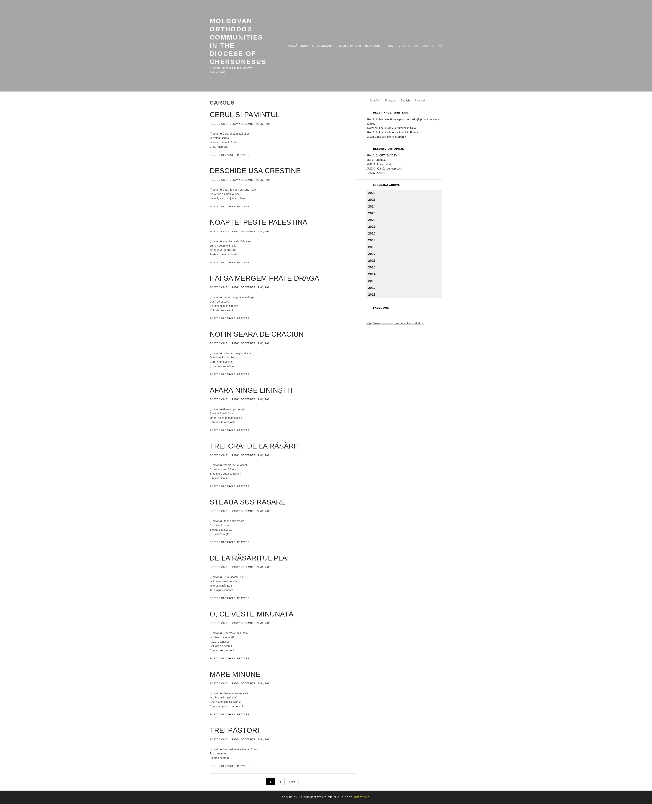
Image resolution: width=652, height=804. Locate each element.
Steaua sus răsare (248, 502)
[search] (440, 45)
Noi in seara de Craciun (257, 334)
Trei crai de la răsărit (255, 446)
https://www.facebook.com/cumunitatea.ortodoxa (395, 323)
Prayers (243, 155)
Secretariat (326, 45)
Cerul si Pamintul (245, 115)
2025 (372, 199)
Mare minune (235, 674)
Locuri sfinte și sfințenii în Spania (386, 136)
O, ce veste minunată (251, 614)
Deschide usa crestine (255, 171)
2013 (372, 281)
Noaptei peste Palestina (258, 222)
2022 (372, 220)
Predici (389, 45)
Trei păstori (234, 730)
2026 (372, 193)
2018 (372, 247)
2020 (372, 233)
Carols (230, 155)
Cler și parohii (350, 45)
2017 (372, 254)
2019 (372, 240)
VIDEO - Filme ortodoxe (380, 164)
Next (292, 781)
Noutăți (307, 45)
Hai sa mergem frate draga (264, 278)
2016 (372, 260)
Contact (428, 45)
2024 (372, 206)
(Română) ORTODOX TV (381, 155)
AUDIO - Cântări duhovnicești (384, 168)
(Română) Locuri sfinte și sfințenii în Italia (391, 128)
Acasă (292, 45)
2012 (372, 287)
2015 (372, 267)
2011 (371, 294)
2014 (372, 274)
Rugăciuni (372, 45)
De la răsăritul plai (249, 558)
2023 (372, 213)
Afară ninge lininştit (252, 390)
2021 (372, 226)
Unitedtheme (361, 797)
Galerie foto (408, 45)
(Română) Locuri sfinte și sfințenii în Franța (392, 132)
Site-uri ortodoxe (376, 159)
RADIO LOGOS (375, 172)
